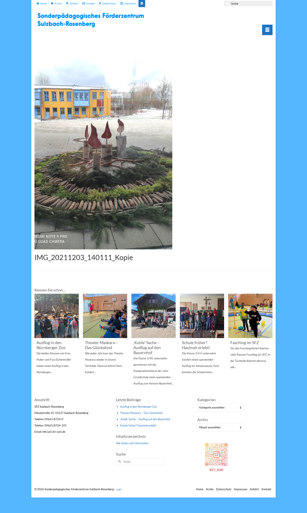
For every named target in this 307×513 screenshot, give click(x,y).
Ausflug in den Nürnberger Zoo (138, 406)
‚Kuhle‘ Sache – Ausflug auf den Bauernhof (145, 419)
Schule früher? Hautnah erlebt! (138, 425)
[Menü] (267, 30)
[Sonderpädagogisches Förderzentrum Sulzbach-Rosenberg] (93, 20)
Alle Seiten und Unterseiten (132, 443)
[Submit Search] (227, 3)
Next (269, 345)
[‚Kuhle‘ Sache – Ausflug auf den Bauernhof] (153, 316)
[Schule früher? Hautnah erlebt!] (202, 316)
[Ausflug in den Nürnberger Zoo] (56, 316)
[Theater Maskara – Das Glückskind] (105, 316)
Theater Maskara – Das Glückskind (141, 413)
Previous (38, 345)
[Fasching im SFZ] (250, 316)
